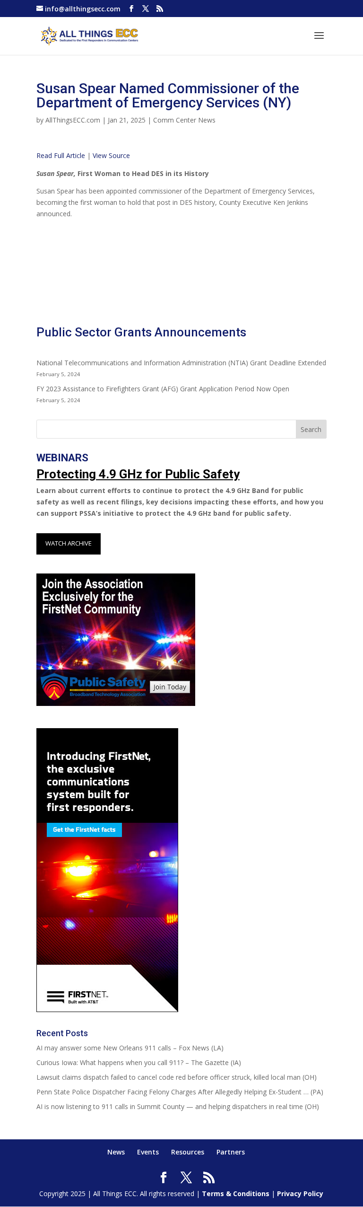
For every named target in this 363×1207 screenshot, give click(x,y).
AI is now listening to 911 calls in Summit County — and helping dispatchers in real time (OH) (177, 1106)
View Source (111, 155)
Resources (187, 1151)
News (116, 1151)
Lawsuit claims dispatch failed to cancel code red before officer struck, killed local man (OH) (176, 1077)
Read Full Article (60, 155)
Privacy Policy (300, 1193)
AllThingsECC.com (72, 119)
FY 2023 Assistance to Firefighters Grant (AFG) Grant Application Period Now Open (162, 388)
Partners (230, 1151)
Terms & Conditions (235, 1193)
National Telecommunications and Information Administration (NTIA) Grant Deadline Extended (181, 362)
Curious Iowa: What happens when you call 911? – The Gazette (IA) (138, 1062)
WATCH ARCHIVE (68, 543)
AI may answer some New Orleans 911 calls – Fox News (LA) (130, 1047)
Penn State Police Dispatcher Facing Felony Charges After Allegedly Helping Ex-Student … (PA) (179, 1091)
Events (148, 1151)
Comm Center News (184, 119)
